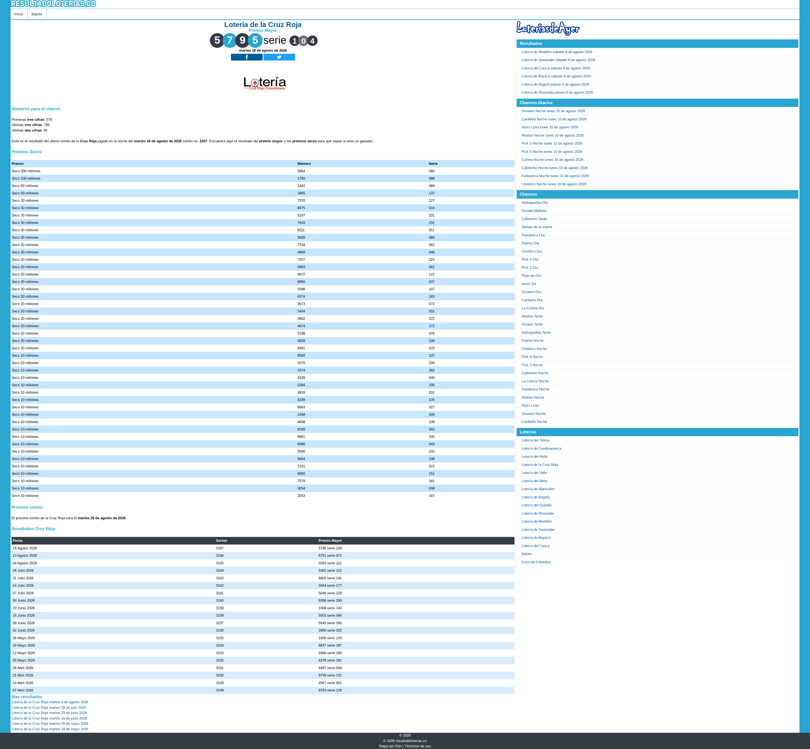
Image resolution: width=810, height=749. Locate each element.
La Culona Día (533, 308)
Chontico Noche (534, 349)
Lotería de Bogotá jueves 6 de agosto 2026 (555, 84)
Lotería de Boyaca (536, 538)
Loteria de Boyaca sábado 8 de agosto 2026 (556, 76)
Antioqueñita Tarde (536, 333)
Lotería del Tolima (535, 440)
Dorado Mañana (534, 211)
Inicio (18, 14)
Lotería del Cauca (535, 546)
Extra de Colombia (536, 562)
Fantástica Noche (535, 389)
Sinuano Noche (533, 414)
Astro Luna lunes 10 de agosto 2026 (550, 127)
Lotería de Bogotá (535, 497)
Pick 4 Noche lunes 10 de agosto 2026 (552, 152)
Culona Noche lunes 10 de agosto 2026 (552, 160)
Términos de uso (418, 746)
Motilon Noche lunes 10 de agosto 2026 (553, 135)
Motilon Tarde (532, 316)
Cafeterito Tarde (534, 219)
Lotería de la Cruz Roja (540, 465)
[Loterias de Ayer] (548, 35)
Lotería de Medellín (537, 521)
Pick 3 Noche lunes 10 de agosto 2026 (552, 143)
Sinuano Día (531, 292)
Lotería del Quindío (537, 505)
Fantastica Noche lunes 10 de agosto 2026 (555, 176)
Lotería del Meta (534, 481)
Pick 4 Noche (532, 357)
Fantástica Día (533, 235)
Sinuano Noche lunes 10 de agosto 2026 (553, 111)
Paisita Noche (533, 341)
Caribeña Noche (534, 422)
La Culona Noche (535, 381)
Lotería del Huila (534, 457)
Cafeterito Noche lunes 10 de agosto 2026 (555, 168)
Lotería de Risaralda (538, 513)
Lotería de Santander (538, 530)
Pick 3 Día (530, 268)
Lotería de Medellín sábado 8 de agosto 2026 (557, 52)
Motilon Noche (533, 397)
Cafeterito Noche (535, 373)
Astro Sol (529, 284)
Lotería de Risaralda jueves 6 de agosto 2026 (557, 92)
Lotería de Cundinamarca (541, 448)
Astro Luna (530, 405)
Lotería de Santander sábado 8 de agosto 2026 (558, 60)
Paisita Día (530, 243)
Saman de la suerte (537, 227)
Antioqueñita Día (535, 203)
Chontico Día (532, 251)
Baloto (36, 14)
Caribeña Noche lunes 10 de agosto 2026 (554, 119)
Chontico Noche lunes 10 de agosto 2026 (554, 184)
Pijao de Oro (531, 276)
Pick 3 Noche (532, 365)
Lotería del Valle (534, 473)
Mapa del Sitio (390, 746)
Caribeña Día (532, 300)
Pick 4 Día (530, 259)
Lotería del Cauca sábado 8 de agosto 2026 (556, 68)
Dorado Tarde (532, 324)
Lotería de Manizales (538, 489)
